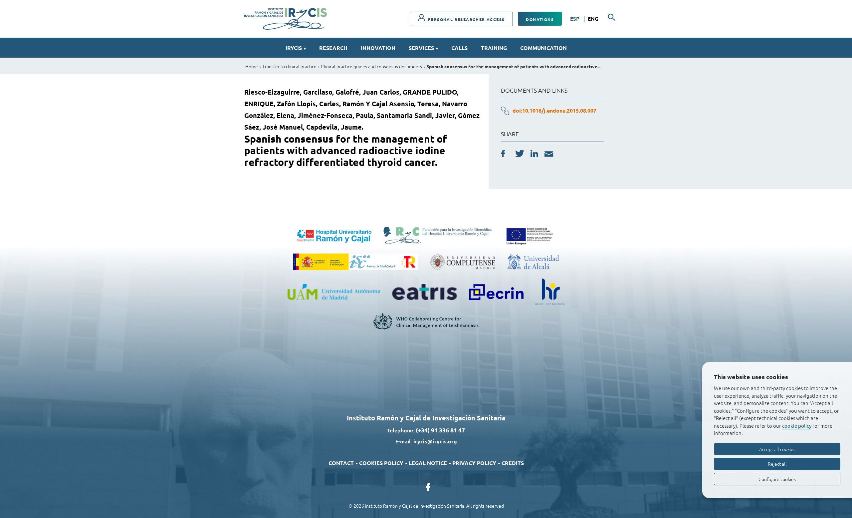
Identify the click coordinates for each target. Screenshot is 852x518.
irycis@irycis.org (435, 441)
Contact (341, 462)
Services (423, 47)
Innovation (378, 47)
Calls (459, 47)
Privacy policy (474, 462)
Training (494, 47)
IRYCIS (296, 47)
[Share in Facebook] (503, 154)
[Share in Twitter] (519, 154)
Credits (513, 462)
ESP (575, 18)
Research (333, 47)
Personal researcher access (466, 19)
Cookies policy (381, 462)
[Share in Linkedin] (534, 154)
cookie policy (796, 425)
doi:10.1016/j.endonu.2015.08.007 (554, 110)
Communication (543, 47)
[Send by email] (548, 155)
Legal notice (428, 462)
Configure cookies (777, 479)
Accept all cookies (777, 449)
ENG (593, 18)
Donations (540, 19)
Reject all (777, 463)
